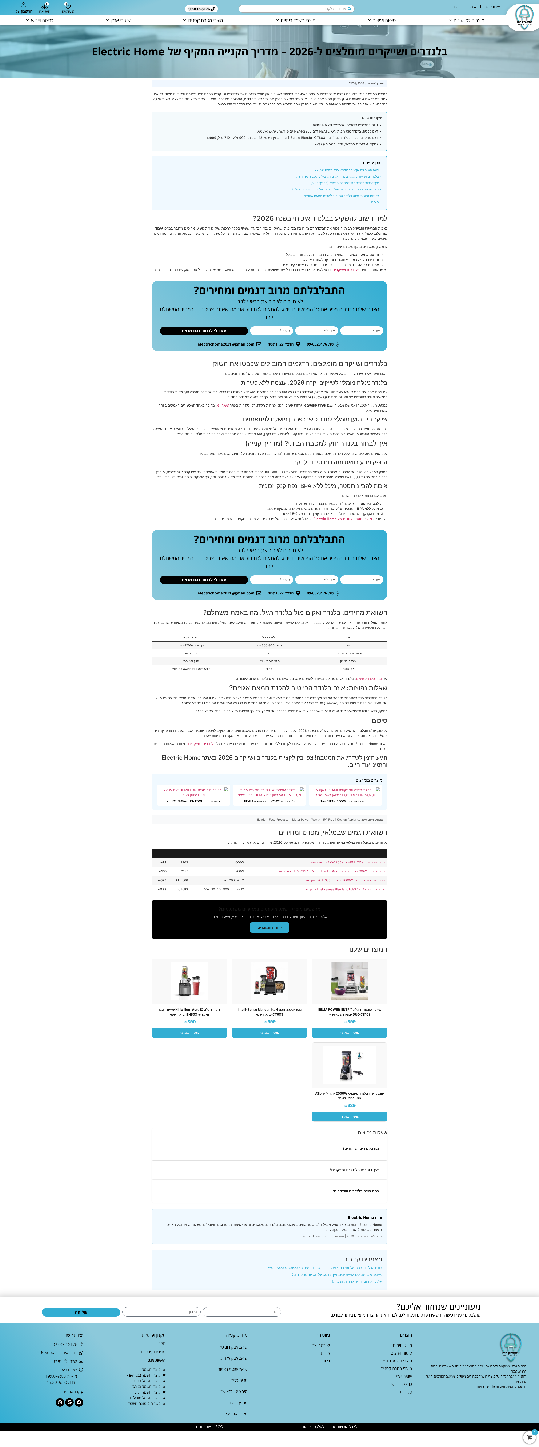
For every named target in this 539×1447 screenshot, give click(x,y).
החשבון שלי (23, 11)
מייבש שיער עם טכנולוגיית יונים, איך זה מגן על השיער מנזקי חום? (337, 1275)
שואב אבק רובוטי (234, 1347)
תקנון (161, 1343)
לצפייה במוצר (350, 1033)
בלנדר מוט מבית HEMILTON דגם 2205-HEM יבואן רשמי (348, 862)
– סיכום (376, 202)
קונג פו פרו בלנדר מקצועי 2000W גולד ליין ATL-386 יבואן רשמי (344, 880)
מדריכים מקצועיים (369, 678)
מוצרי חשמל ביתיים (298, 20)
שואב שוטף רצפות (232, 1369)
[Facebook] (79, 1402)
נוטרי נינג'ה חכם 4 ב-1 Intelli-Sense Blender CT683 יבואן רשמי (344, 889)
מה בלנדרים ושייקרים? (361, 1148)
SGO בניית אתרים (209, 1426)
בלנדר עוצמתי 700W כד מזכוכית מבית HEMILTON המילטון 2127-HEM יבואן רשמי (331, 871)
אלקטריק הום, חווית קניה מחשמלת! (357, 1281)
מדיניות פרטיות (153, 1352)
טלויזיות (406, 1392)
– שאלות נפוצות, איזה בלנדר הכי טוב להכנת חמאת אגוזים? (342, 196)
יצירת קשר (493, 6)
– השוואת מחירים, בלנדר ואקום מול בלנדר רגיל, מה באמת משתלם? (336, 189)
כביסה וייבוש (42, 20)
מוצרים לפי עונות (469, 20)
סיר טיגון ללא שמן (233, 1391)
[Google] (69, 1402)
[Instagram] (60, 1402)
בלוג (456, 6)
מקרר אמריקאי (235, 1414)
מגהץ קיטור (238, 1403)
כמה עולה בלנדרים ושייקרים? (355, 1191)
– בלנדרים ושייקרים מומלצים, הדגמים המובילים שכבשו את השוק (338, 176)
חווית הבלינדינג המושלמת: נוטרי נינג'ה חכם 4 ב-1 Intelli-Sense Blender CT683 (324, 1268)
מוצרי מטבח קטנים (205, 20)
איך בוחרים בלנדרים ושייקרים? (354, 1170)
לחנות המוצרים (269, 927)
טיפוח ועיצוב (384, 20)
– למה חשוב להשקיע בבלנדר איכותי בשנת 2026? (348, 170)
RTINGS (223, 405)
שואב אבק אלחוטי (233, 1358)
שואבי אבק (121, 20)
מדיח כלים (239, 1380)
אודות (472, 6)
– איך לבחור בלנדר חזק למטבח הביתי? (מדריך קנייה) (346, 183)
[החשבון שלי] (23, 4)
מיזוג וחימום (402, 1345)
